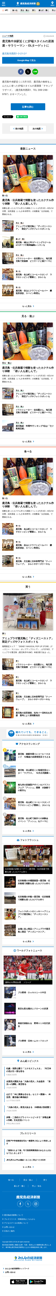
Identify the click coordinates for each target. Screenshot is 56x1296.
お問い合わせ (9, 1227)
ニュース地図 (7, 36)
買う (34, 10)
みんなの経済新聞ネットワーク (28, 1258)
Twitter (28, 1204)
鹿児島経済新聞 (26, 4)
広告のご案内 (9, 1231)
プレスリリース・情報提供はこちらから (19, 1219)
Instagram (36, 1204)
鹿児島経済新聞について (13, 1215)
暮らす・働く (44, 10)
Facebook (20, 1204)
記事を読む (28, 106)
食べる (15, 10)
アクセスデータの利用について (16, 1223)
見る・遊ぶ (25, 10)
